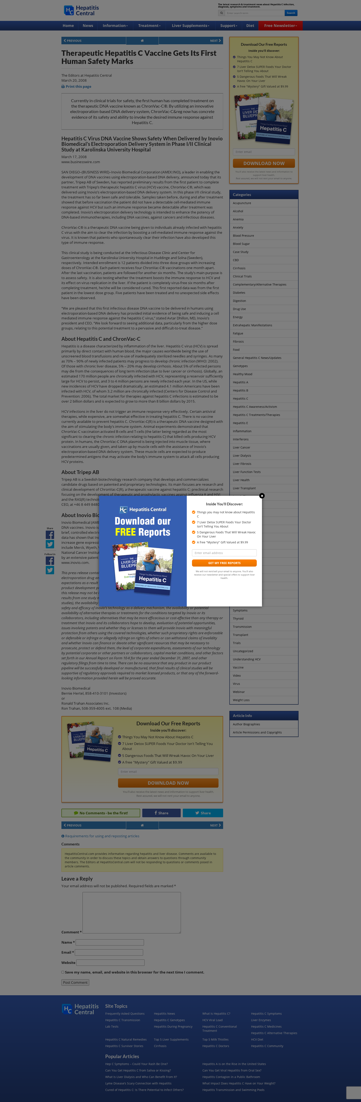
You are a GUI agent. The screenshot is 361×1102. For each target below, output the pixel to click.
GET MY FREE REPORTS (224, 563)
